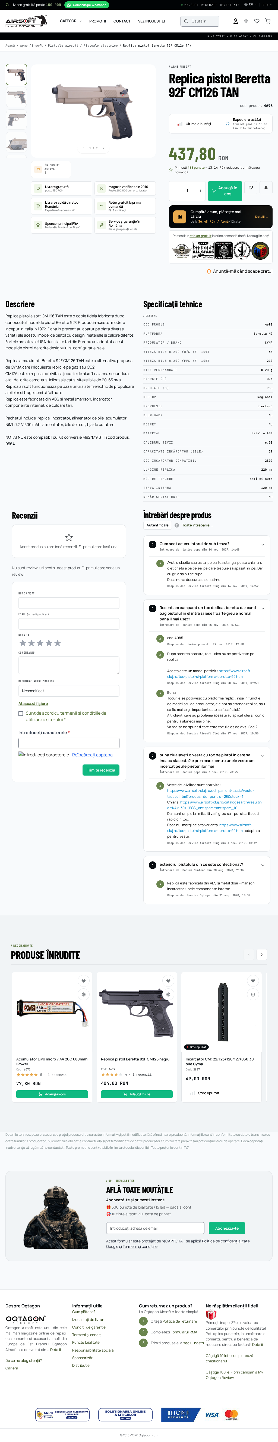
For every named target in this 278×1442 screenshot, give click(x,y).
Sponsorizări (82, 1357)
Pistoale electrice (101, 45)
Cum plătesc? (83, 1311)
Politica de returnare (180, 1321)
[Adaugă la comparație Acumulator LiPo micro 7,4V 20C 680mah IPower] (84, 994)
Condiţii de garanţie (89, 1327)
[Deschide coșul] (268, 21)
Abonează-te (226, 1228)
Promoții (97, 21)
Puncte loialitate (86, 1342)
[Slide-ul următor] (261, 954)
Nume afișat (26, 593)
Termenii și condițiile (140, 1246)
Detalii (55, 1349)
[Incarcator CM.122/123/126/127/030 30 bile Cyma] (221, 1012)
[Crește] (200, 191)
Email (22, 614)
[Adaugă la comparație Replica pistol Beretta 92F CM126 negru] (168, 994)
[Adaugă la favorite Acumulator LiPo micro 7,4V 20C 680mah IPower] (84, 981)
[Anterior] (83, 148)
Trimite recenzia (101, 770)
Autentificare (158, 525)
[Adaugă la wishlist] (250, 187)
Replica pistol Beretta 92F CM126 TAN (157, 45)
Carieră (11, 1368)
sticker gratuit (200, 235)
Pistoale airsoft (63, 45)
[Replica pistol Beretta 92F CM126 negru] (137, 1012)
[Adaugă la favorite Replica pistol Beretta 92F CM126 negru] (168, 981)
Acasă (10, 45)
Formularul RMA (184, 1331)
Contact (122, 21)
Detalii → (261, 216)
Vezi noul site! (151, 21)
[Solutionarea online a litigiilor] (125, 1415)
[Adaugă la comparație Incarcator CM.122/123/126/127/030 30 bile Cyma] (253, 994)
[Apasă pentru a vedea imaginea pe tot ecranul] (93, 111)
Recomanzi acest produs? (36, 681)
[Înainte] (103, 148)
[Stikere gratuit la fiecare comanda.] (220, 250)
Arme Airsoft (31, 45)
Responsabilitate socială (93, 1350)
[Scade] (174, 191)
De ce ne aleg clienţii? (23, 1360)
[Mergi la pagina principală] (26, 21)
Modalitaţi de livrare (89, 1319)
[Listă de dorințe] (257, 21)
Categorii (69, 20)
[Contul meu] (235, 21)
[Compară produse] (246, 21)
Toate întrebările (196, 525)
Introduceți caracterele (44, 732)
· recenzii (53, 1075)
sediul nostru (194, 1342)
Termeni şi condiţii (87, 1334)
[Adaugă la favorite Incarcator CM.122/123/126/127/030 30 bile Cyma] (253, 981)
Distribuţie (81, 1365)
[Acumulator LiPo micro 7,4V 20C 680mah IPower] (52, 1012)
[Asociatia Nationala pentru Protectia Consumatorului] (62, 1415)
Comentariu (26, 652)
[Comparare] (266, 187)
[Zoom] (146, 74)
